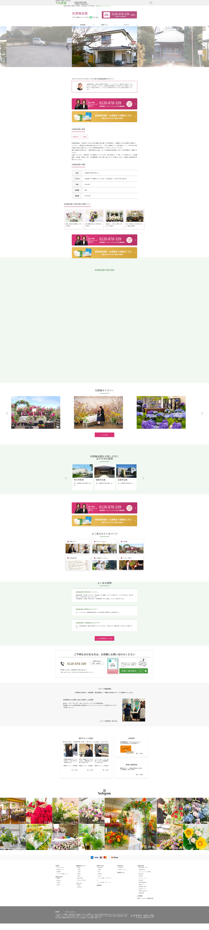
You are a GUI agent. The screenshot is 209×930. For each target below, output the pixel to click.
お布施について (142, 888)
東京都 (58, 878)
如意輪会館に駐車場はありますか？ (87, 609)
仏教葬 (99, 869)
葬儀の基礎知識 (142, 882)
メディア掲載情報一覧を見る (108, 721)
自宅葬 (78, 874)
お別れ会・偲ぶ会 (81, 880)
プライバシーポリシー (70, 911)
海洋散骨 (79, 887)
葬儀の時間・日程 (143, 867)
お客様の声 (120, 866)
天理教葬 (100, 874)
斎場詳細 (82, 24)
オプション (79, 883)
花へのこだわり (60, 867)
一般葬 (78, 869)
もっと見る (104, 435)
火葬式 (78, 876)
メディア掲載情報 (104, 689)
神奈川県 (59, 880)
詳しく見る (75, 770)
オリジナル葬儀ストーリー (63, 874)
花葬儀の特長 (142, 869)
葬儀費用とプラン (81, 866)
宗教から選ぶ (100, 866)
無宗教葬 (100, 867)
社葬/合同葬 (80, 878)
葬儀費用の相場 (142, 886)
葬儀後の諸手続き (143, 891)
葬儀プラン (104, 24)
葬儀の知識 (141, 866)
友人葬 (99, 876)
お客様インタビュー (123, 869)
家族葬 (78, 867)
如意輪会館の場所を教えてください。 (87, 592)
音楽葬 (78, 885)
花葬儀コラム (120, 872)
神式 (99, 871)
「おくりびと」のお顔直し (145, 871)
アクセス (126, 24)
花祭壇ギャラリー (61, 869)
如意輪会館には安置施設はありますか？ (88, 623)
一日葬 (78, 871)
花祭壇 (57, 866)
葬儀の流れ (141, 874)
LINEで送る (95, 17)
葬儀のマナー (142, 884)
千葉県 (58, 882)
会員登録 (99, 885)
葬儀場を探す (59, 877)
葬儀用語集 (141, 893)
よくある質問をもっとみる (104, 638)
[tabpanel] (41, 412)
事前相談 (141, 876)
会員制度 (141, 880)
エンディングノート (143, 878)
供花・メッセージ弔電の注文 (145, 898)
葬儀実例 (59, 871)
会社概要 (140, 896)
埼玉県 (58, 885)
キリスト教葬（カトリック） (104, 882)
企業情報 (57, 911)
